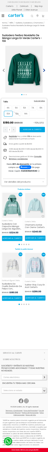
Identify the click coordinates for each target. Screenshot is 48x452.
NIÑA (11, 23)
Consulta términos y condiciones (25, 157)
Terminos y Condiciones (14, 410)
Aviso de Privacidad (31, 410)
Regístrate (13, 136)
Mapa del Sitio (31, 415)
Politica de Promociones (30, 413)
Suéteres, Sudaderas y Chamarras (29, 23)
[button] (39, 101)
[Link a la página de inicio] (5, 22)
